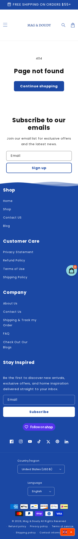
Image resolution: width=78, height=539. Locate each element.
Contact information (53, 532)
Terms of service (62, 526)
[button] (63, 25)
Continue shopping (39, 86)
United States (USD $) (37, 469)
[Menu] (5, 25)
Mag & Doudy (31, 521)
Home (8, 201)
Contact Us (12, 312)
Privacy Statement (18, 252)
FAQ (6, 333)
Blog (6, 226)
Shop (7, 209)
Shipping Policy (15, 277)
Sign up (39, 168)
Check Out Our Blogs (15, 344)
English (37, 491)
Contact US (12, 217)
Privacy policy (39, 526)
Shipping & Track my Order (20, 322)
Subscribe (39, 411)
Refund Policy (14, 260)
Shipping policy (26, 532)
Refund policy (17, 526)
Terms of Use (14, 269)
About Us (10, 303)
